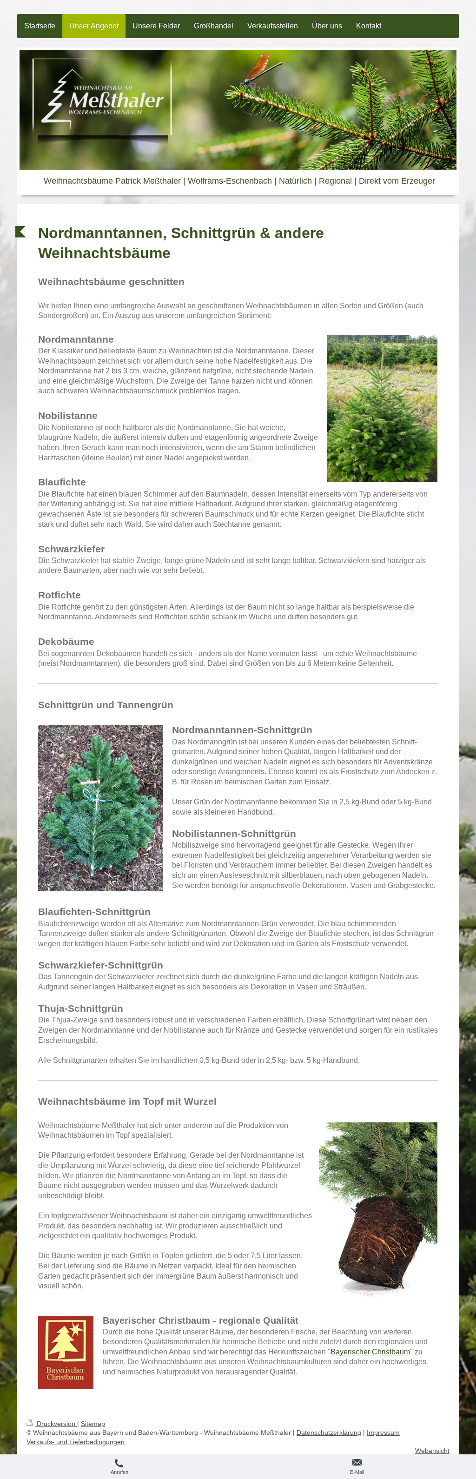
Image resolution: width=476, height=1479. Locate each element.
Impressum (383, 1432)
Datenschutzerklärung (329, 1432)
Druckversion (56, 1423)
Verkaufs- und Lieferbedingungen (75, 1442)
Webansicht (432, 1450)
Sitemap (93, 1423)
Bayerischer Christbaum (370, 1352)
